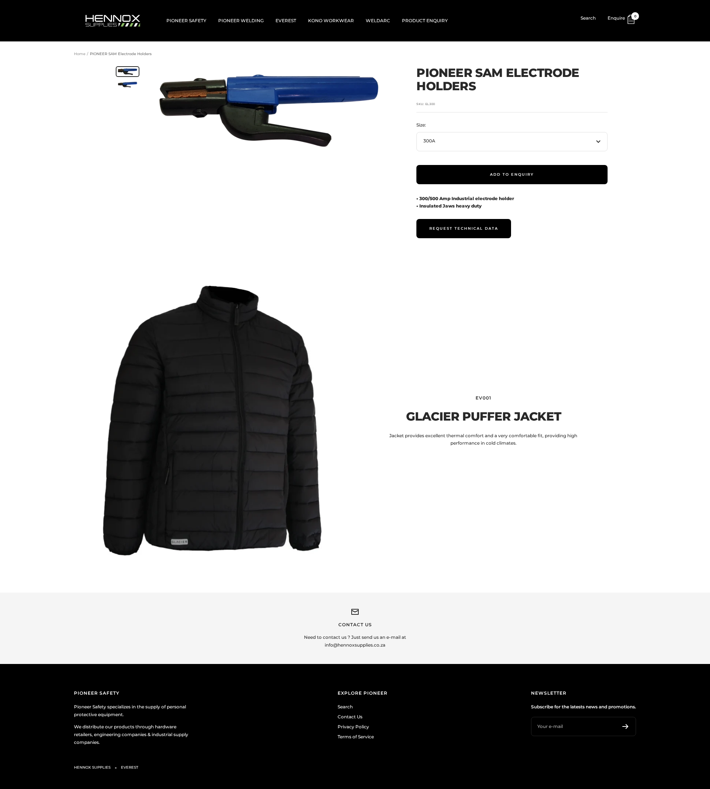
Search (588, 18)
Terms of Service (356, 736)
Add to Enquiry (512, 174)
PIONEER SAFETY (186, 20)
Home (79, 53)
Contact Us (350, 716)
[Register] (625, 726)
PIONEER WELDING (241, 20)
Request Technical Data (463, 228)
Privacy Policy (353, 726)
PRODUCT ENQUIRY (425, 20)
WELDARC (378, 20)
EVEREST (285, 20)
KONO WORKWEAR (331, 20)
